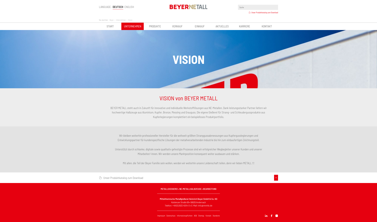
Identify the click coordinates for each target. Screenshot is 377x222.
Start (110, 26)
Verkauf (177, 26)
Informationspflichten (184, 215)
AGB (195, 215)
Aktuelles (222, 26)
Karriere (244, 26)
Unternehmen (132, 26)
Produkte (155, 26)
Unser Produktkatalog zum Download (264, 12)
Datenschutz (170, 215)
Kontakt (267, 26)
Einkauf (200, 26)
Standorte (216, 215)
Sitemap (201, 215)
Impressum (161, 215)
